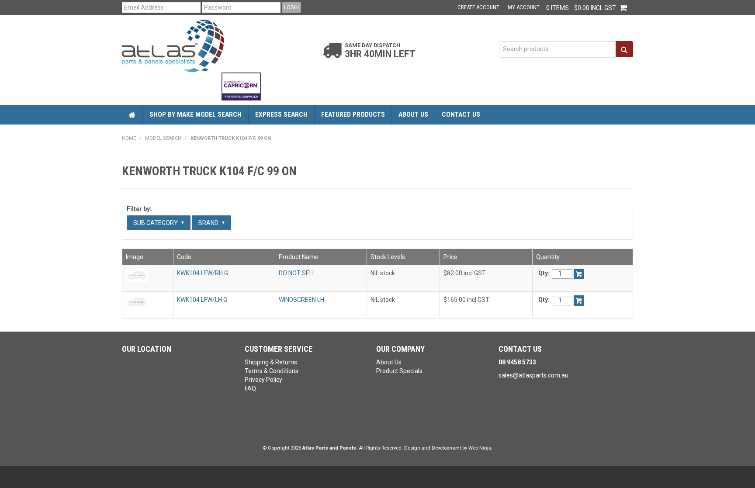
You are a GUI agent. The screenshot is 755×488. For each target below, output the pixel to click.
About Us (413, 114)
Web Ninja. (480, 448)
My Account (524, 7)
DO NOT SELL (297, 273)
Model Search (163, 138)
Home (132, 115)
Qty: (544, 273)
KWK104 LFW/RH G (202, 273)
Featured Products (353, 114)
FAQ (250, 388)
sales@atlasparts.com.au (533, 375)
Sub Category (156, 222)
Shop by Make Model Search (195, 114)
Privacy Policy (263, 379)
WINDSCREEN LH (301, 299)
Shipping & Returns (271, 362)
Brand (209, 222)
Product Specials (399, 370)
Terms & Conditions (271, 370)
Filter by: (139, 208)
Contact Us (461, 114)
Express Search (281, 114)
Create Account (478, 7)
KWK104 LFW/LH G (202, 299)
